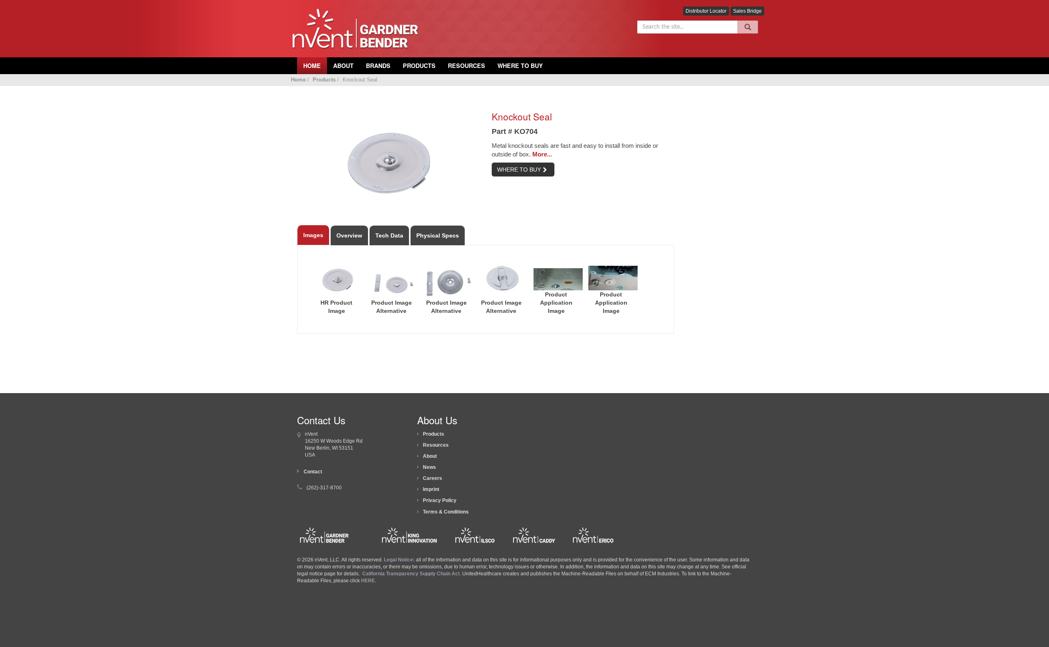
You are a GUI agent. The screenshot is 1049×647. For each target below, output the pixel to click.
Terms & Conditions (446, 512)
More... (542, 154)
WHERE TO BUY (519, 169)
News (429, 467)
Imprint (431, 489)
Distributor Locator (706, 11)
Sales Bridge (747, 11)
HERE (368, 581)
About (430, 456)
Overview (349, 235)
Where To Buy (520, 65)
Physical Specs (437, 235)
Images (313, 235)
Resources (466, 65)
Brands (378, 65)
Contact (313, 472)
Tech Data (389, 235)
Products (419, 65)
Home (298, 80)
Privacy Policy (439, 500)
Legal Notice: (400, 560)
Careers (432, 478)
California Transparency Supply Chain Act (411, 574)
